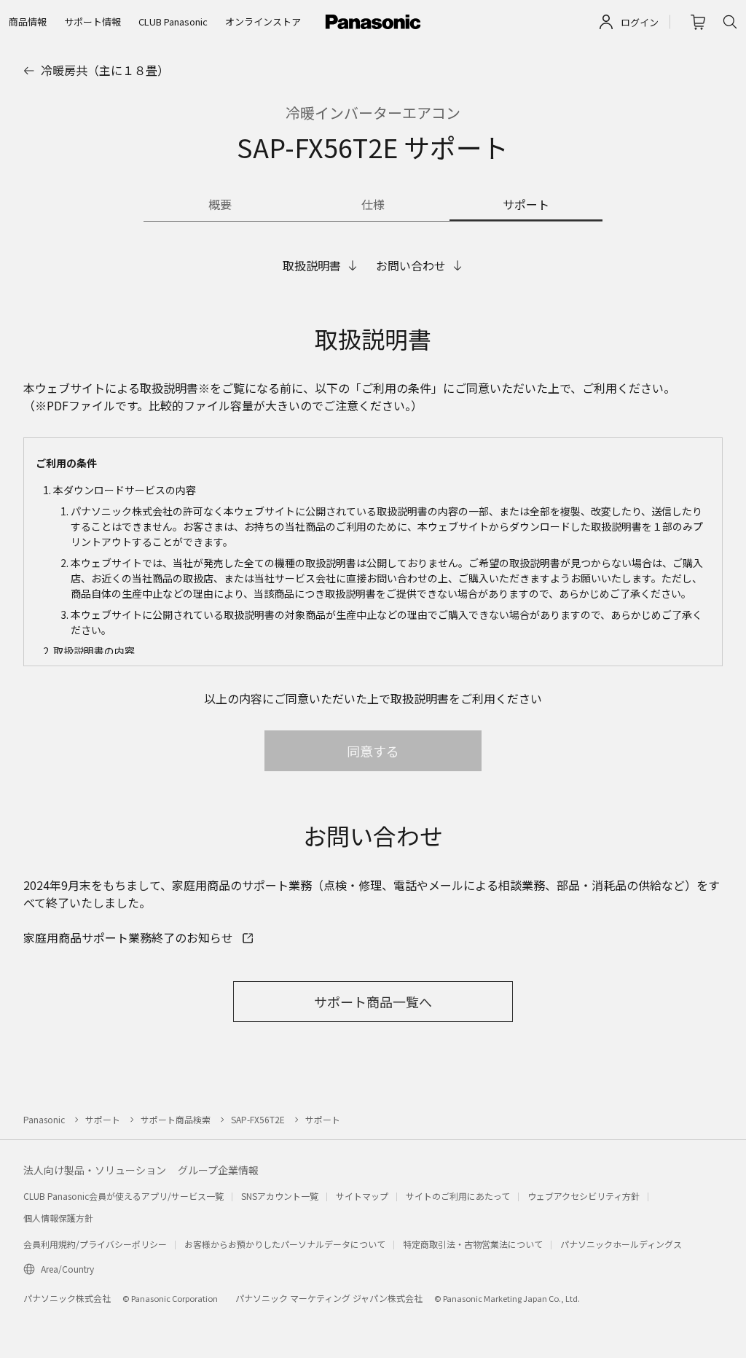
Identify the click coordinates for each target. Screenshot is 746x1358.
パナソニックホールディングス (621, 1244)
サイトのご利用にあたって (458, 1196)
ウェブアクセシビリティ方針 (583, 1196)
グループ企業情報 (218, 1170)
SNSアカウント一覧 (279, 1196)
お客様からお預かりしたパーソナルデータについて (284, 1244)
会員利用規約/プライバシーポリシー (95, 1244)
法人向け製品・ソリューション (94, 1170)
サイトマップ (362, 1196)
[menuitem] (28, 21)
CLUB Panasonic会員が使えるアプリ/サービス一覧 (123, 1196)
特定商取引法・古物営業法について (473, 1244)
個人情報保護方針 (58, 1217)
